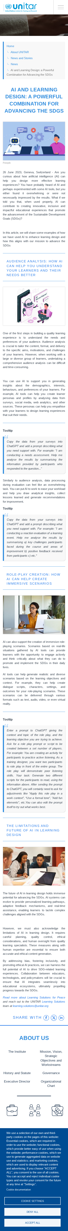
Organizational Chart (51, 1083)
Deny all (32, 1212)
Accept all (32, 1222)
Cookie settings (32, 1201)
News (14, 64)
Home (10, 46)
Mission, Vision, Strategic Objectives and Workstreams (51, 1058)
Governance (51, 1073)
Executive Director (17, 1081)
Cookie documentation (18, 1189)
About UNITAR (20, 52)
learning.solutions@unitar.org (30, 1005)
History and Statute (17, 1073)
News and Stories (22, 58)
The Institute (17, 1051)
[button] (34, 141)
